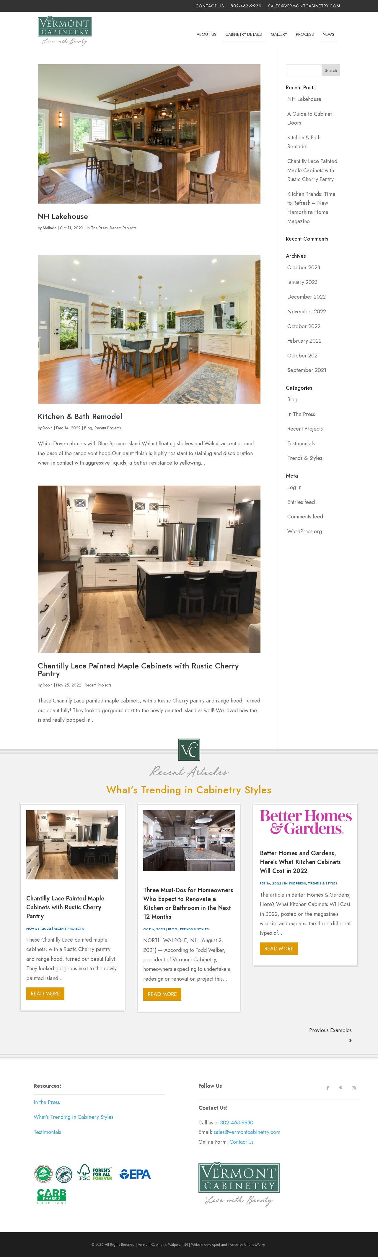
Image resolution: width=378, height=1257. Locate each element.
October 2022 (303, 326)
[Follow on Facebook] (328, 1088)
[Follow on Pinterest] (341, 1088)
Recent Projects (123, 228)
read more (45, 993)
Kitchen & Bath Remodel (80, 416)
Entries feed (301, 502)
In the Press (47, 1102)
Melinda (49, 228)
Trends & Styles (304, 458)
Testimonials (301, 443)
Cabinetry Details (243, 34)
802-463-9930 (246, 6)
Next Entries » (343, 1026)
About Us (206, 34)
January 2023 (302, 282)
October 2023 (303, 267)
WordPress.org (304, 531)
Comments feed (305, 516)
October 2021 (303, 356)
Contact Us (209, 6)
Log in (294, 487)
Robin (48, 428)
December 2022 (306, 297)
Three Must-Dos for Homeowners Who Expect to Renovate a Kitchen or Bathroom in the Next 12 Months (188, 903)
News (328, 34)
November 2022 (306, 311)
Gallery (279, 34)
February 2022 (304, 341)
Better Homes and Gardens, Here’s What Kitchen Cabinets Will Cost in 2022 (300, 862)
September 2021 (306, 370)
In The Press (97, 228)
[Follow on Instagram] (354, 1088)
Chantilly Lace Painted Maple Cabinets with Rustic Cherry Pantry (138, 669)
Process (305, 34)
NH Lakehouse (63, 216)
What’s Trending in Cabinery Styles (73, 1117)
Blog (88, 428)
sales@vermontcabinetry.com (304, 6)
